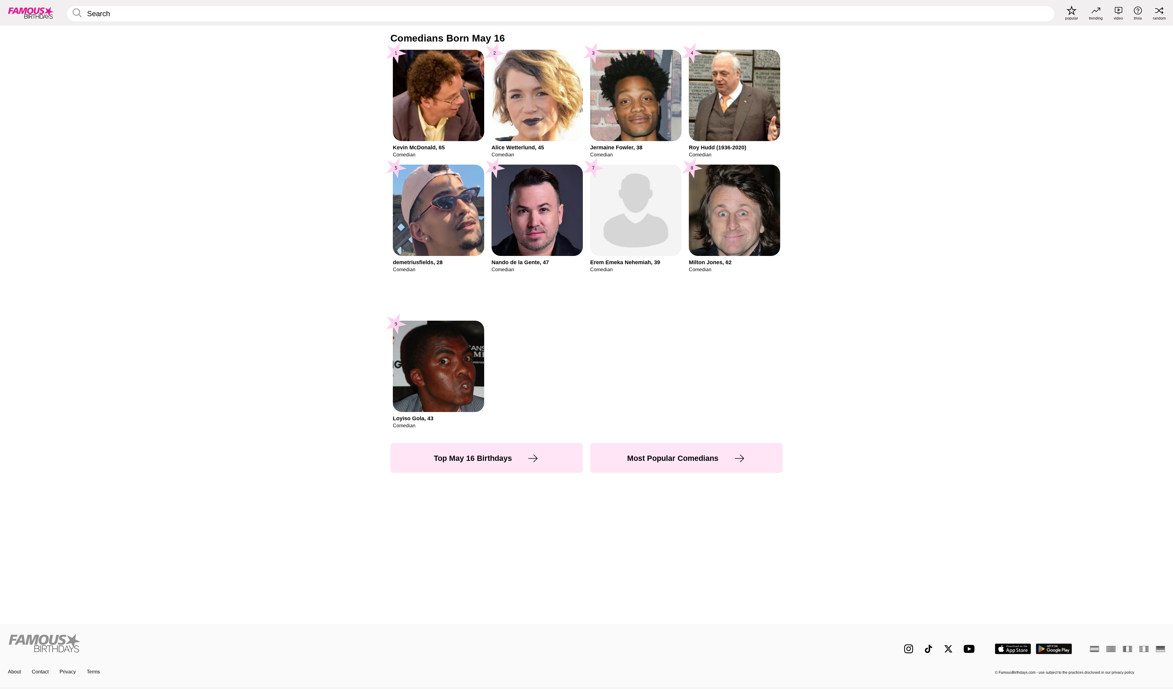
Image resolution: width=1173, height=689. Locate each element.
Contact (40, 671)
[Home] (295, 643)
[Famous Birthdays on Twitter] (948, 648)
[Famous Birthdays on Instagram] (908, 648)
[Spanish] (1094, 649)
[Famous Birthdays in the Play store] (1054, 648)
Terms (93, 671)
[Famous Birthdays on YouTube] (970, 648)
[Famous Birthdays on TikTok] (928, 648)
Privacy (68, 671)
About (14, 671)
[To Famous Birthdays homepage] (30, 12)
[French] (1127, 649)
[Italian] (1144, 649)
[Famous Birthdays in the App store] (1013, 648)
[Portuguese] (1111, 649)
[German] (1160, 649)
